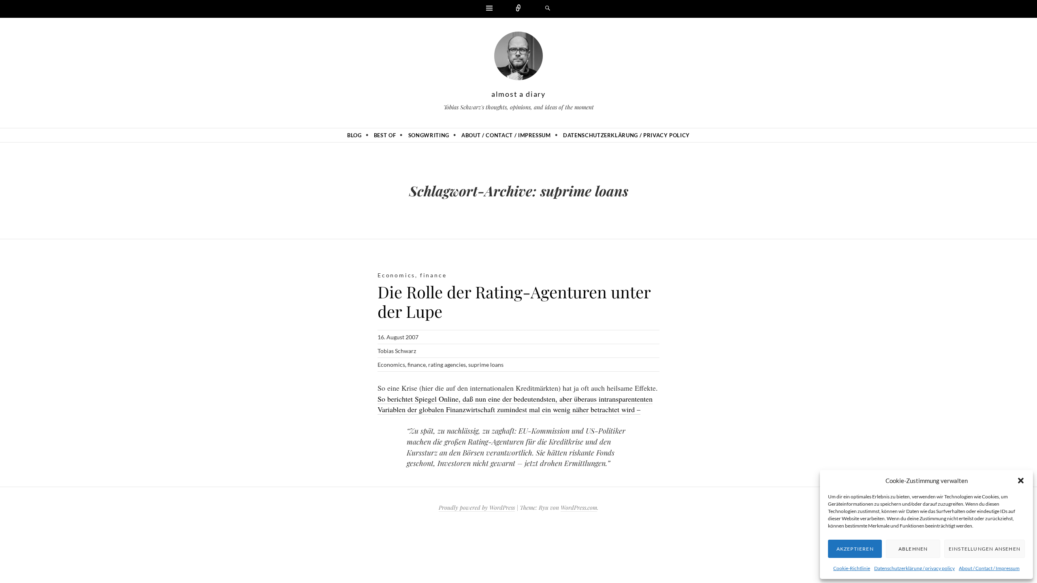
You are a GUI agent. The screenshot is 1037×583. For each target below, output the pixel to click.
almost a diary (518, 93)
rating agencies (447, 364)
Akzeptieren (855, 549)
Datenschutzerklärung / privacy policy (914, 568)
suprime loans (486, 364)
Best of (385, 135)
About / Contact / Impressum (989, 568)
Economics (396, 275)
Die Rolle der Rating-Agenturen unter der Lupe (514, 301)
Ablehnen (913, 549)
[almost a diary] (518, 58)
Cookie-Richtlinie (851, 568)
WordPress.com (579, 507)
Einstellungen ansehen (984, 549)
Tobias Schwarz (397, 350)
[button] (1021, 481)
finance (433, 275)
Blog (354, 135)
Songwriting (428, 135)
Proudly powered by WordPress (477, 507)
